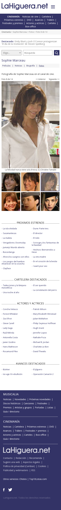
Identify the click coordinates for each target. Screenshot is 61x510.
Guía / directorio (11, 411)
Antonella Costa (10, 337)
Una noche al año (11, 292)
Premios (7, 407)
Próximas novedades (40, 399)
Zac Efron (7, 318)
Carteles (52, 23)
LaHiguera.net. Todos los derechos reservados (26, 497)
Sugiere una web (11, 462)
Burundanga (9, 252)
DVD (29, 19)
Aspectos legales (31, 462)
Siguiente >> (54, 79)
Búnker (6, 369)
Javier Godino (9, 342)
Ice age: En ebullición (12, 374)
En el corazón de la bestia (45, 261)
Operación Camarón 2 (43, 374)
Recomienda (35, 457)
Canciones (29, 403)
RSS (33, 470)
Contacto (8, 457)
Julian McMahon (40, 318)
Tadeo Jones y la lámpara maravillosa (14, 286)
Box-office (30, 26)
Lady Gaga (8, 328)
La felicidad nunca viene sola (17, 169)
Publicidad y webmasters (15, 470)
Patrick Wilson (39, 309)
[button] (53, 6)
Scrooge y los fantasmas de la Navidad (45, 243)
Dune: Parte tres (40, 228)
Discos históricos (11, 403)
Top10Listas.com (38, 479)
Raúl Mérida (8, 332)
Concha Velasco (10, 309)
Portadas (39, 407)
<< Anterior (41, 79)
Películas (6, 65)
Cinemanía (6, 32)
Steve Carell (8, 323)
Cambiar (30, 466)
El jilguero (37, 369)
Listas (50, 407)
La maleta (7, 237)
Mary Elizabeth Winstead (44, 313)
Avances (39, 19)
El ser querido (39, 285)
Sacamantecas (9, 233)
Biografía (30, 65)
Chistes (23, 479)
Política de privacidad (13, 466)
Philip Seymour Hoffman (44, 323)
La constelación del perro (45, 290)
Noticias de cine (30, 16)
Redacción (21, 457)
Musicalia (11, 394)
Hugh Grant (38, 328)
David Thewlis (39, 351)
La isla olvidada (10, 228)
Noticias (18, 65)
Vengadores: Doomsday (14, 242)
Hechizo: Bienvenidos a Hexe (43, 250)
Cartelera (46, 16)
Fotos (31, 32)
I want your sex (40, 266)
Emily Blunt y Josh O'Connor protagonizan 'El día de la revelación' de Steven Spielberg (29, 42)
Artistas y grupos (23, 407)
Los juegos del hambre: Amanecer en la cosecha (13, 262)
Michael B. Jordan (41, 342)
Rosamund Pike (10, 351)
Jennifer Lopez (40, 332)
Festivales (42, 403)
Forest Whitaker (10, 313)
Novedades (20, 399)
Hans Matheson (10, 346)
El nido (36, 237)
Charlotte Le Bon (41, 346)
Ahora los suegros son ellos (16, 256)
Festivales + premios (35, 430)
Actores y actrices (35, 23)
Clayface (7, 268)
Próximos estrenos (13, 19)
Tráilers (50, 19)
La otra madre (39, 256)
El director (38, 233)
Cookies (42, 466)
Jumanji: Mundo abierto (14, 247)
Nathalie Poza (39, 337)
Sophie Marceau (20, 32)
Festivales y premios (12, 23)
